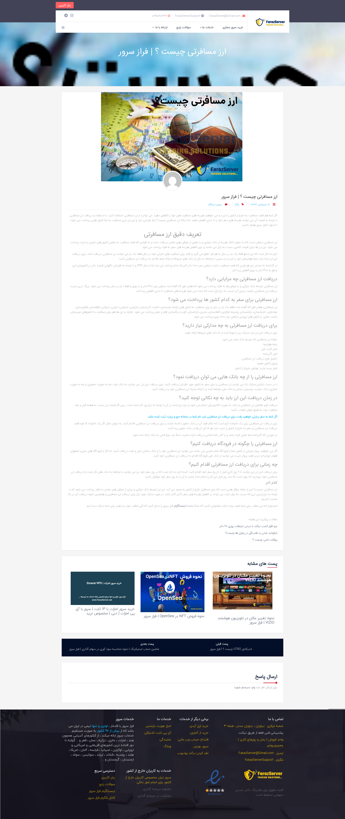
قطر (84, 740)
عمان (92, 740)
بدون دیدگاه (215, 204)
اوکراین (117, 750)
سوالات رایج (183, 27)
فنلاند (109, 754)
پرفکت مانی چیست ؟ (264, 539)
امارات (122, 740)
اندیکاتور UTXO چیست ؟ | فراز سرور (231, 648)
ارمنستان (128, 759)
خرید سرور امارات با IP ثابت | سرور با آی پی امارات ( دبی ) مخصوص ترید (105, 611)
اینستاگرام (179, 505)
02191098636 (159, 15)
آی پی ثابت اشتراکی (157, 732)
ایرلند (100, 754)
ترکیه (102, 740)
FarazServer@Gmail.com (225, 15)
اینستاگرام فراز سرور (102, 791)
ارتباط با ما (161, 27)
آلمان (84, 750)
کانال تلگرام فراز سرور (101, 797)
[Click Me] (71, 16)
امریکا (74, 750)
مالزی (111, 740)
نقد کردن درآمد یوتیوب (192, 753)
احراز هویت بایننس (158, 726)
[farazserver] (172, 181)
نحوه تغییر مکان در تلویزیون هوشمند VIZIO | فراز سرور (246, 620)
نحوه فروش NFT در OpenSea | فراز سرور (174, 616)
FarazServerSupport (188, 15)
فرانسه (94, 750)
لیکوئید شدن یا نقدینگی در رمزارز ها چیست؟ (251, 532)
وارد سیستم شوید (244, 687)
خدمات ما (208, 27)
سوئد (76, 754)
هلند (131, 754)
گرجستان (113, 759)
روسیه (120, 754)
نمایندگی (165, 739)
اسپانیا (105, 750)
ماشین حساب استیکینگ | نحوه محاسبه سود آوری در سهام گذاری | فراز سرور (114, 648)
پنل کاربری (65, 5)
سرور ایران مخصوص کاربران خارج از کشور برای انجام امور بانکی (148, 780)
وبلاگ (167, 746)
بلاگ (236, 204)
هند (131, 740)
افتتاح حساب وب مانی (193, 739)
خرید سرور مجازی (233, 27)
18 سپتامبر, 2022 (260, 204)
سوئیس (88, 754)
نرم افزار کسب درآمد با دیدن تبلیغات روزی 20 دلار (248, 526)
